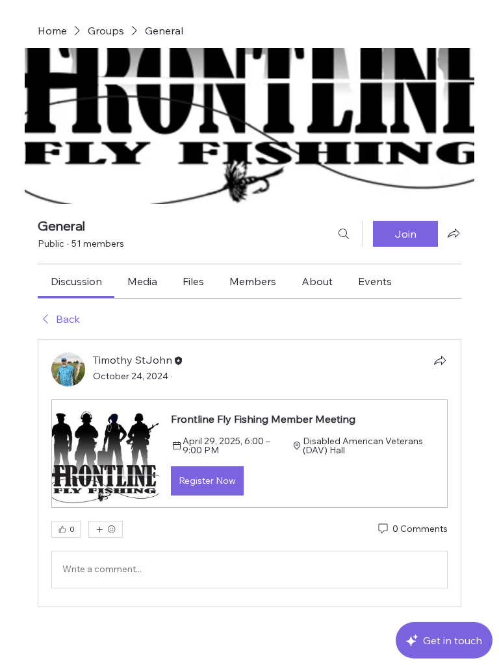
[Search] (344, 234)
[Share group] (453, 233)
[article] (249, 473)
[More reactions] (105, 529)
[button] (249, 453)
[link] (76, 281)
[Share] (440, 360)
